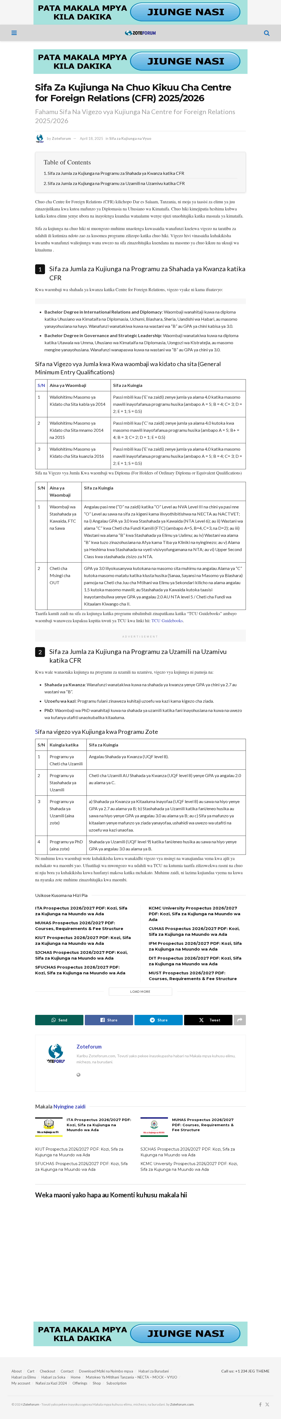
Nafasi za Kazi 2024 (51, 1383)
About (17, 1371)
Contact (67, 1371)
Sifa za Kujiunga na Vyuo (130, 138)
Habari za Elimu (24, 1377)
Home (75, 1377)
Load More (140, 991)
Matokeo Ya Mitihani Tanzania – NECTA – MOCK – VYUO (131, 1377)
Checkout (47, 1371)
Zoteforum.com (182, 1404)
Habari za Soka (53, 1377)
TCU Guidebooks (167, 620)
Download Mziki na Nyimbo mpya (106, 1371)
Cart (30, 1371)
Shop (97, 1383)
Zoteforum (61, 138)
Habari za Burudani (154, 1371)
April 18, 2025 (91, 138)
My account (21, 1383)
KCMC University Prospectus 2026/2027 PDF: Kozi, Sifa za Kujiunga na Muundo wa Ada (194, 913)
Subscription (116, 1383)
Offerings (79, 1383)
